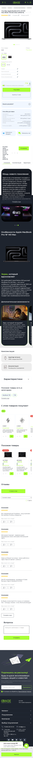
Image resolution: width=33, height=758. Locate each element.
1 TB (14, 395)
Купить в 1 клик (16, 94)
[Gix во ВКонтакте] (20, 739)
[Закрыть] (31, 748)
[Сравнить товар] (3, 436)
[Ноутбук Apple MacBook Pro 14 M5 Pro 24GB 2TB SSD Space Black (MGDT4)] (8, 454)
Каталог (5, 711)
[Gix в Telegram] (8, 739)
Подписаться (27, 687)
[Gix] (16, 2)
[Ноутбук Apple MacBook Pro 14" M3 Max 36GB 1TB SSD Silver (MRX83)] (22, 454)
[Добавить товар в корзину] (12, 436)
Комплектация (16, 163)
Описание (7, 163)
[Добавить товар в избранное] (5, 436)
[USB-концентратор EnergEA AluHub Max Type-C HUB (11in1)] (8, 420)
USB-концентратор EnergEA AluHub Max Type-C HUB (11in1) (8, 431)
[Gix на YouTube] (12, 739)
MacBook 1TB (6, 395)
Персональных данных (24, 691)
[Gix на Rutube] (16, 739)
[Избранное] (28, 12)
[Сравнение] (26, 12)
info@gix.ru (22, 727)
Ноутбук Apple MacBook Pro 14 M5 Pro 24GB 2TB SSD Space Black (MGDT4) (8, 469)
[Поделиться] (30, 12)
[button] (14, 225)
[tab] (14, 44)
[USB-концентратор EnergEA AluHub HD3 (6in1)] (22, 420)
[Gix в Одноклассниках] (24, 739)
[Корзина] (30, 2)
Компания (6, 719)
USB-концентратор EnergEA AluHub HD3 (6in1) (22, 431)
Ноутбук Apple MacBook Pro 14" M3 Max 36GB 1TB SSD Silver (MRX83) (22, 469)
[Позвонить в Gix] (28, 2)
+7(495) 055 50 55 (9, 727)
